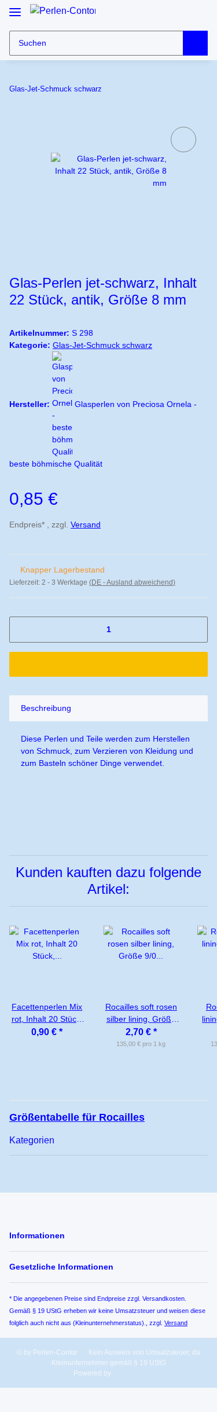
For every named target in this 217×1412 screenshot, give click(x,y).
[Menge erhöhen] (194, 629)
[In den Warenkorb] (108, 664)
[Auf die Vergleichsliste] (183, 139)
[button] (177, 13)
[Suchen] (195, 43)
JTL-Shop (128, 1373)
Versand (86, 524)
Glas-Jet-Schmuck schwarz (102, 345)
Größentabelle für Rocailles (77, 1117)
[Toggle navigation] (15, 7)
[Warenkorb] (198, 13)
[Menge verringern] (22, 629)
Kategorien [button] (31, 1140)
